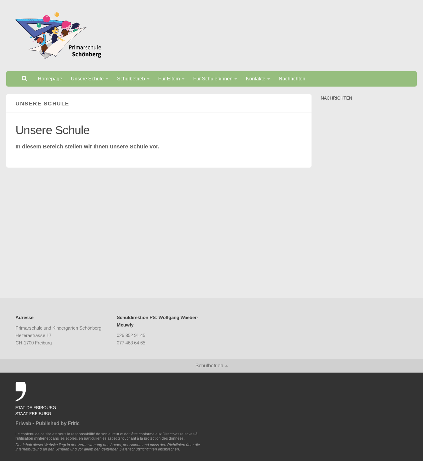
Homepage (50, 78)
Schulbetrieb (131, 78)
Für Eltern (169, 78)
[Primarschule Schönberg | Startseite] (58, 35)
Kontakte (255, 78)
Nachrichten (292, 78)
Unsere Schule (87, 78)
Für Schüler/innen (213, 78)
